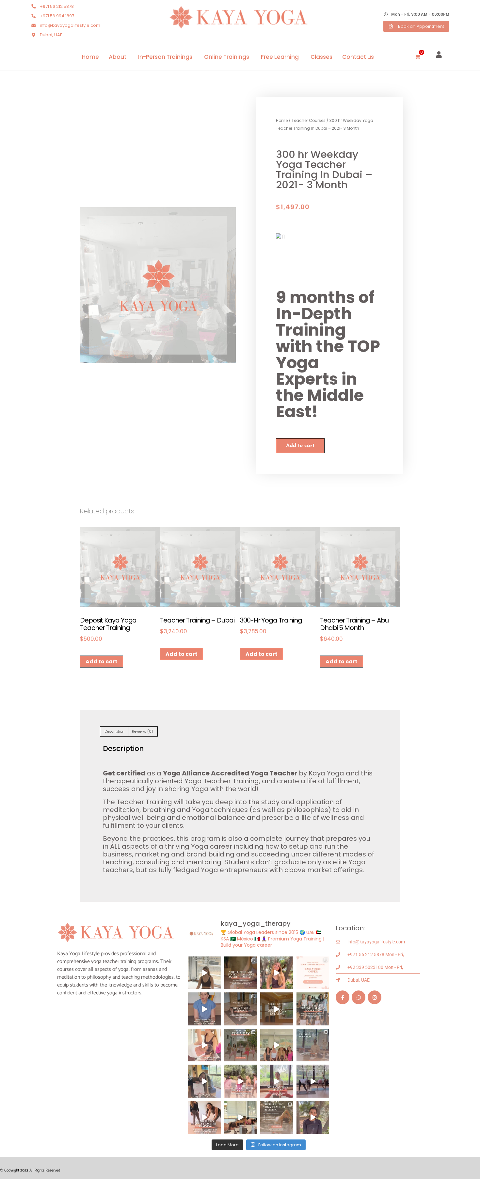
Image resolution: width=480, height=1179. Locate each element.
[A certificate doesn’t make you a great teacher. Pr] (240, 972)
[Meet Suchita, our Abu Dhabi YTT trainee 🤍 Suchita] (312, 1117)
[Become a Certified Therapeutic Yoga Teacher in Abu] (276, 1117)
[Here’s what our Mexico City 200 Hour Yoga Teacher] (204, 1117)
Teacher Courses (309, 120)
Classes (321, 57)
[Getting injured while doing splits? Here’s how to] (276, 1081)
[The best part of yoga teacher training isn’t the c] (276, 1045)
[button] (417, 56)
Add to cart (300, 445)
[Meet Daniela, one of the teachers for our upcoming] (276, 972)
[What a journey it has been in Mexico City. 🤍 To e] (312, 1008)
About (117, 57)
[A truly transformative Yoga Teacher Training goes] (204, 1045)
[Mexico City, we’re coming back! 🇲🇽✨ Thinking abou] (276, 1008)
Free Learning (280, 57)
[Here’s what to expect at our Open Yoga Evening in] (240, 1008)
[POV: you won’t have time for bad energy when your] (312, 1081)
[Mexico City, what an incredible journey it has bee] (204, 1081)
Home (90, 57)
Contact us (358, 57)
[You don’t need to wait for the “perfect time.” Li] (204, 972)
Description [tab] (114, 731)
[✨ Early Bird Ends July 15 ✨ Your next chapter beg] (312, 972)
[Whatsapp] (358, 997)
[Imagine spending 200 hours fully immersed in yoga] (240, 1081)
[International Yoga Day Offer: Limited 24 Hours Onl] (240, 1045)
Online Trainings (226, 57)
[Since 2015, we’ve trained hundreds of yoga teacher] (312, 1045)
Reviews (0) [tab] (142, 731)
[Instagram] (374, 997)
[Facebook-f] (342, 997)
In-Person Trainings (165, 57)
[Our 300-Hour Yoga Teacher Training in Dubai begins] (204, 1008)
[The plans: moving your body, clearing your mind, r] (240, 1117)
